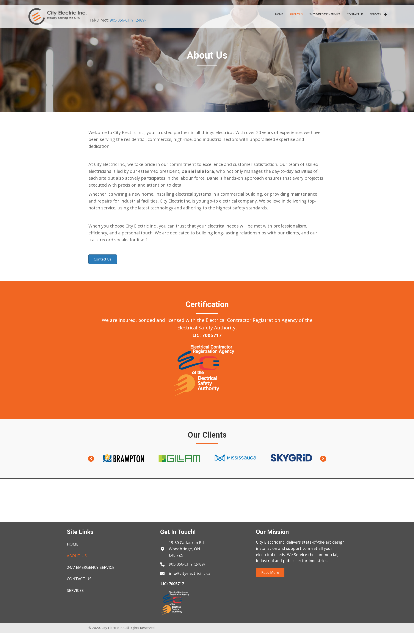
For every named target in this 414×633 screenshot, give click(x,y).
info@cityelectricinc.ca (189, 573)
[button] (385, 14)
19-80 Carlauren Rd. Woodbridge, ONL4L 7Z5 (187, 549)
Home (72, 544)
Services (75, 590)
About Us (77, 555)
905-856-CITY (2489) (128, 20)
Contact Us (79, 578)
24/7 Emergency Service (90, 567)
